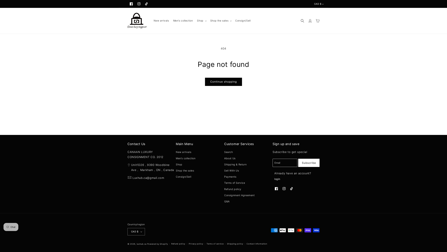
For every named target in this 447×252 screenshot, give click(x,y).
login (277, 178)
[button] (201, 20)
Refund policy (232, 189)
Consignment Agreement (239, 195)
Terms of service (215, 244)
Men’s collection (186, 158)
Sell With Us (231, 170)
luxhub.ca (141, 244)
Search (228, 151)
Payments (230, 176)
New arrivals (183, 151)
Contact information (257, 244)
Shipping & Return (235, 164)
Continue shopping (223, 81)
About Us (230, 158)
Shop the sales (185, 170)
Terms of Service (234, 182)
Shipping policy (235, 244)
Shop (179, 164)
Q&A (227, 201)
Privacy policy (196, 244)
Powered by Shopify (157, 244)
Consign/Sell (183, 176)
